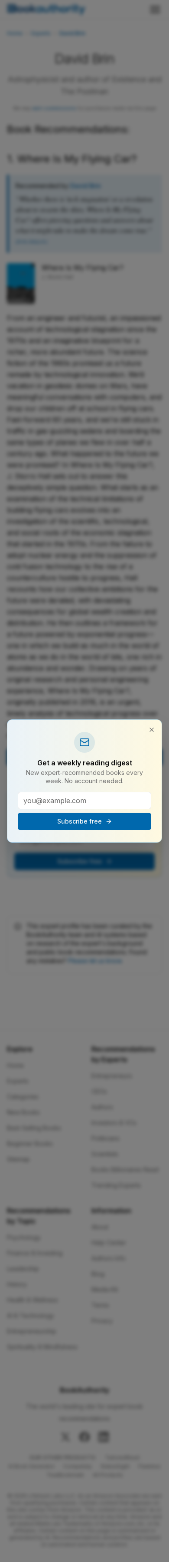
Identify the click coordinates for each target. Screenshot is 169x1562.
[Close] (152, 730)
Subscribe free (79, 821)
